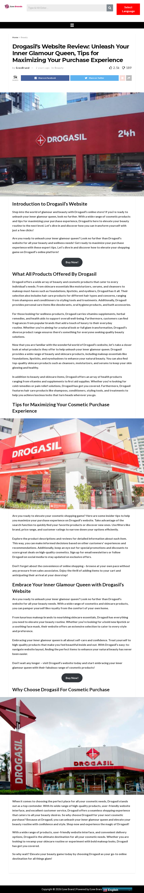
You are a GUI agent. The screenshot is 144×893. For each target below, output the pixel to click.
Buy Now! (72, 262)
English (112, 889)
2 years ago (43, 67)
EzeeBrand (23, 67)
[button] (72, 25)
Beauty (24, 37)
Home (15, 37)
